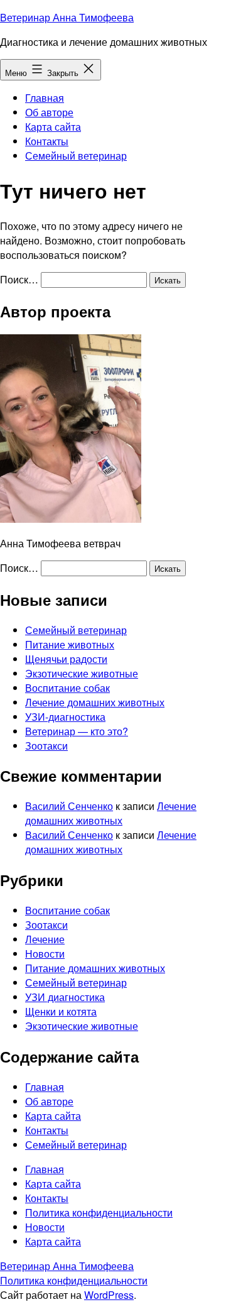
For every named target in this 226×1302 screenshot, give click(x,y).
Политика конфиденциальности (74, 1280)
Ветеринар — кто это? (76, 731)
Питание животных (69, 644)
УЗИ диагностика (65, 997)
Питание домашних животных (95, 968)
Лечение (45, 939)
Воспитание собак (67, 688)
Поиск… (19, 279)
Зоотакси (46, 745)
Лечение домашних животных (94, 702)
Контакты (46, 141)
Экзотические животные (81, 673)
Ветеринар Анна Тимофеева (67, 17)
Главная (44, 97)
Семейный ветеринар (76, 155)
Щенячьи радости (66, 659)
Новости (45, 953)
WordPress (109, 1295)
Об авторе (49, 112)
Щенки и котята (61, 1011)
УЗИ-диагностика (65, 716)
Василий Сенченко (69, 806)
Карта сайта (53, 126)
